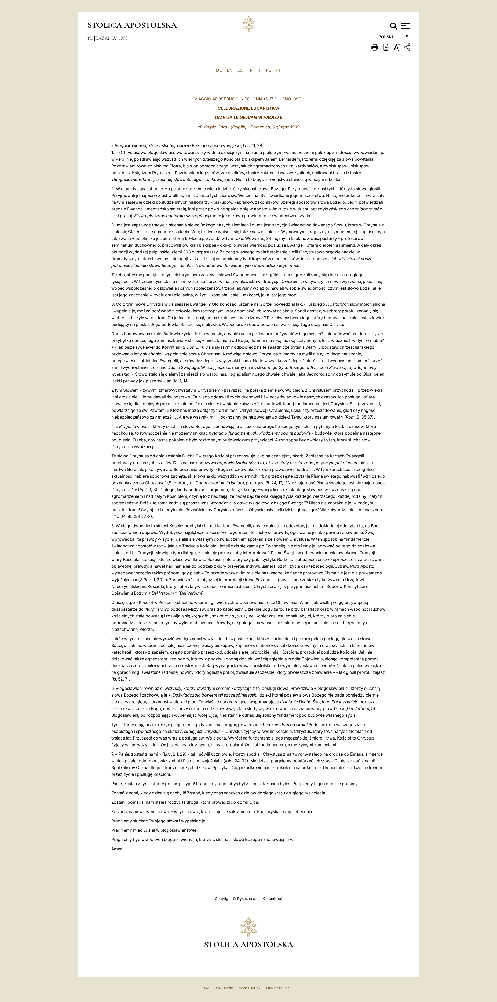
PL (268, 70)
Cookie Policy (249, 988)
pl (90, 38)
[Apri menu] (405, 25)
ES (240, 70)
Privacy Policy (277, 988)
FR (249, 70)
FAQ (206, 988)
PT (278, 70)
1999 (123, 38)
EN (229, 70)
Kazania (106, 38)
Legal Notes (224, 988)
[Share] (408, 48)
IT (259, 70)
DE (219, 70)
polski (390, 38)
